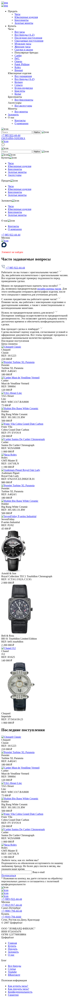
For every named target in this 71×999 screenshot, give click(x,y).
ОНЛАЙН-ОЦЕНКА (13, 138)
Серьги (19, 85)
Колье (18, 93)
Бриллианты (22, 20)
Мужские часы (23, 43)
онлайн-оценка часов (49, 288)
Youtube (12, 971)
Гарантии (13, 994)
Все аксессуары (23, 105)
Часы (17, 14)
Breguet (19, 70)
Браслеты (20, 91)
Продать (12, 949)
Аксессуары (14, 175)
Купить (12, 946)
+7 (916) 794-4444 (11, 916)
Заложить (13, 114)
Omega (18, 61)
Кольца (19, 82)
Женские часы (23, 46)
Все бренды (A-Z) (25, 34)
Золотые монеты (24, 23)
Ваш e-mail (39, 872)
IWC (17, 58)
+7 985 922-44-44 (10, 135)
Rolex (18, 67)
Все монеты (21, 111)
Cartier (18, 55)
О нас (11, 954)
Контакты (20, 120)
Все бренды (14, 966)
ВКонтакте (14, 974)
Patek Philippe (22, 64)
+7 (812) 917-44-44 (11, 905)
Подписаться (8, 875)
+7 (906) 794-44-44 (11, 910)
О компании (21, 123)
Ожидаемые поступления (29, 40)
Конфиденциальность (20, 991)
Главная (12, 943)
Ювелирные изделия (26, 17)
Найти (37, 132)
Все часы (20, 32)
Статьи (12, 969)
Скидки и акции (24, 49)
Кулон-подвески (24, 88)
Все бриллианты (24, 99)
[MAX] (3, 145)
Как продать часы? (18, 989)
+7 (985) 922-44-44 (11, 899)
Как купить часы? (18, 986)
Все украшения (23, 76)
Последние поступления (28, 37)
